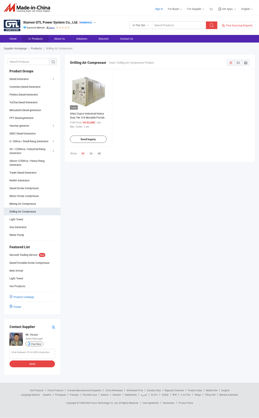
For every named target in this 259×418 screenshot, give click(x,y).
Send (32, 364)
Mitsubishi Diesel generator (25, 110)
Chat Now (36, 343)
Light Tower (16, 219)
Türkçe (197, 394)
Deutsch (117, 394)
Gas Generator (18, 227)
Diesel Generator (19, 79)
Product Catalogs (23, 297)
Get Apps (227, 9)
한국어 (154, 394)
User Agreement (151, 402)
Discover (104, 38)
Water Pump (16, 235)
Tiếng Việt (210, 394)
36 (91, 153)
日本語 (165, 394)
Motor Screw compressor (24, 196)
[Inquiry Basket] (211, 9)
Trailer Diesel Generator (23, 172)
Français (74, 394)
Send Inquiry (88, 139)
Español (47, 394)
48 (99, 153)
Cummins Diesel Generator (25, 86)
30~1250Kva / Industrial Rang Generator (27, 151)
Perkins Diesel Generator (23, 94)
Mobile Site (211, 390)
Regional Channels (174, 390)
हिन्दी (175, 394)
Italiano (105, 394)
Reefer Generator (19, 180)
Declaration (169, 402)
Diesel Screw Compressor (24, 188)
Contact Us (126, 38)
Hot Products (36, 390)
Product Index (195, 390)
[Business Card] (53, 327)
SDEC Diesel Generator (22, 133)
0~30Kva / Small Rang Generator (29, 141)
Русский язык (90, 394)
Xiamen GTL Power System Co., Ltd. (50, 22)
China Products (55, 390)
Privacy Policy (186, 402)
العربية (144, 394)
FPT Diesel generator (21, 118)
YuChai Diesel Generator (23, 102)
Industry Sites (154, 390)
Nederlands (131, 394)
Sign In (159, 9)
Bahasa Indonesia (229, 394)
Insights (225, 390)
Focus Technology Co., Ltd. (105, 402)
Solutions (81, 38)
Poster (17, 307)
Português (60, 394)
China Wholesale (114, 390)
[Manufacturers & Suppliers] (28, 7)
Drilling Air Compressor (22, 211)
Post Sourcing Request (239, 25)
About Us (59, 38)
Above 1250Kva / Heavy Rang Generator (27, 163)
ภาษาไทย (185, 394)
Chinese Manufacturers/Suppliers (84, 390)
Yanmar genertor (19, 125)
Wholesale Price (135, 390)
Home (12, 38)
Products (37, 38)
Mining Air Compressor (22, 203)
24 (82, 153)
